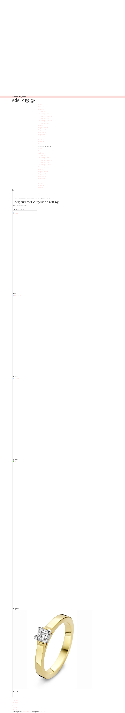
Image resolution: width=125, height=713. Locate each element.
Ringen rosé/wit (43, 128)
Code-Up (43, 712)
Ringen (40, 125)
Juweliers (41, 139)
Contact (40, 144)
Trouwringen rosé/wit (45, 116)
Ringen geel (42, 132)
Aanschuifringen (43, 137)
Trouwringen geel (43, 118)
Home (14, 198)
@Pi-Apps (26, 712)
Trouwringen (42, 111)
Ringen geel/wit (43, 130)
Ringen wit (41, 134)
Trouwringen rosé (44, 114)
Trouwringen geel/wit (45, 121)
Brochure (41, 141)
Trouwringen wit (43, 123)
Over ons (41, 107)
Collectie (41, 109)
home (40, 104)
